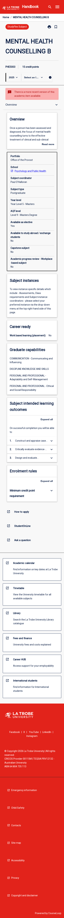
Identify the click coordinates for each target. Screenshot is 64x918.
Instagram (32, 736)
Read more (48, 144)
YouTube (34, 732)
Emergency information (24, 790)
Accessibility (18, 860)
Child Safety (17, 807)
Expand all (47, 419)
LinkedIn (46, 732)
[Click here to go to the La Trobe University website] (10, 8)
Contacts (16, 825)
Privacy (15, 877)
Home (6, 17)
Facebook (14, 732)
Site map (16, 842)
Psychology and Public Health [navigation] (30, 171)
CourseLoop (54, 913)
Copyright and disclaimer (24, 895)
